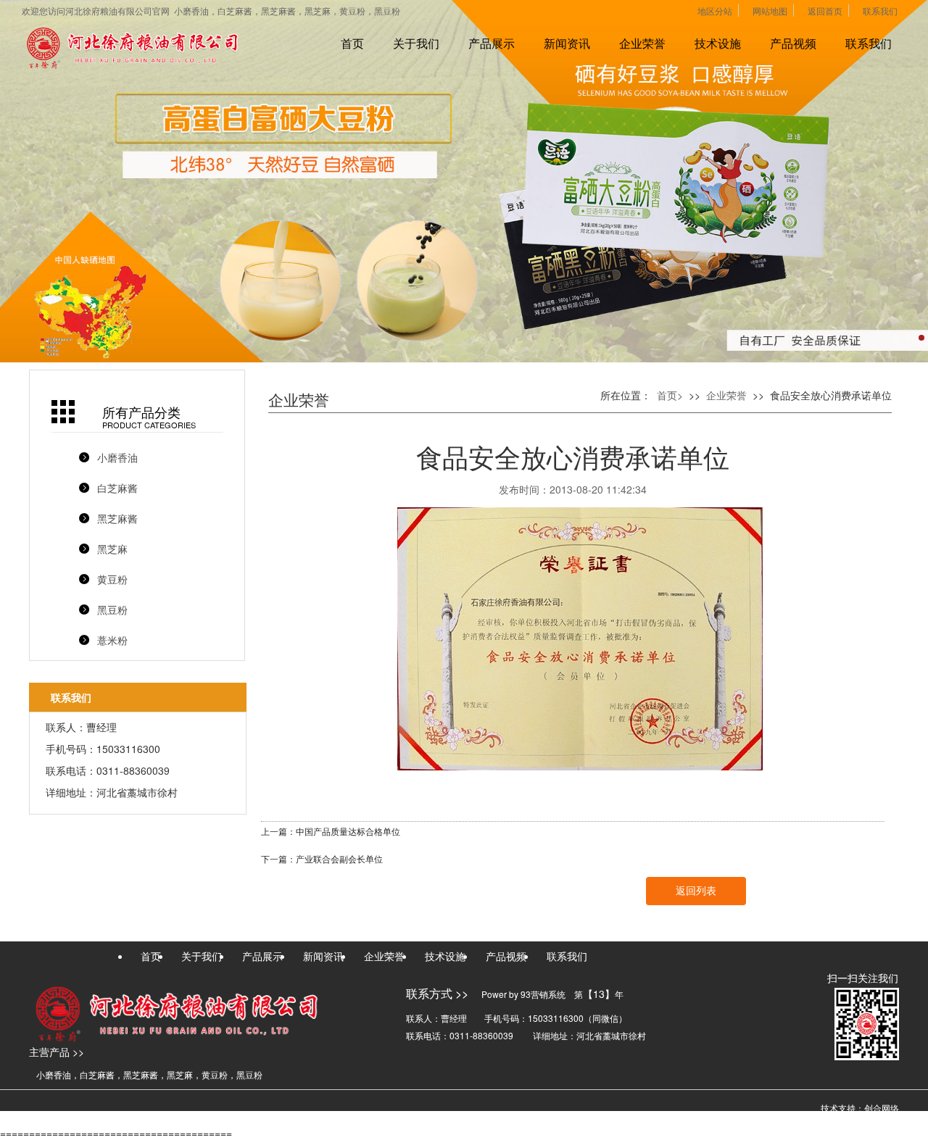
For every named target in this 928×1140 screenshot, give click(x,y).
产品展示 (491, 43)
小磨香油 (117, 457)
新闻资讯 (567, 43)
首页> (670, 395)
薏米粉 (112, 640)
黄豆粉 (112, 579)
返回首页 (825, 10)
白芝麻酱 (117, 487)
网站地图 (770, 10)
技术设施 (718, 43)
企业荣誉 (642, 43)
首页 (352, 43)
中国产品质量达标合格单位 (348, 832)
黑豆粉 (112, 609)
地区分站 (714, 10)
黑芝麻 (112, 548)
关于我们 (416, 43)
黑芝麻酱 (117, 518)
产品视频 (793, 43)
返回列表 (696, 891)
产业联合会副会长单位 (339, 859)
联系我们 (880, 10)
